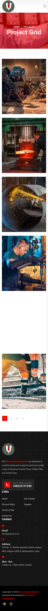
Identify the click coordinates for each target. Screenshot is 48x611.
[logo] (8, 6)
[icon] (4, 604)
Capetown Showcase (24, 265)
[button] (24, 82)
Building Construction (24, 89)
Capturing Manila (24, 383)
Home (16, 27)
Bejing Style (24, 147)
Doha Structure (24, 206)
